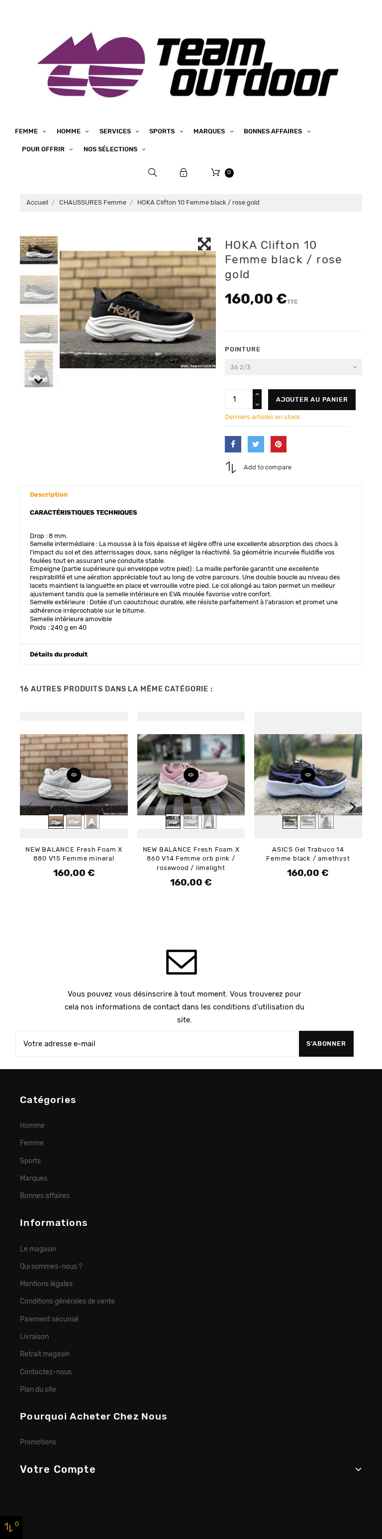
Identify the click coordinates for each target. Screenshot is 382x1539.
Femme (27, 131)
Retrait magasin (45, 1354)
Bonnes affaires (273, 131)
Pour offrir (44, 149)
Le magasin (38, 1249)
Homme (69, 131)
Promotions (38, 1442)
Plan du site (38, 1389)
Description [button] (49, 494)
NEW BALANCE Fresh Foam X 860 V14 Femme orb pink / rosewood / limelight (191, 859)
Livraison (34, 1336)
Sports (162, 131)
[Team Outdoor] (191, 63)
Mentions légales (46, 1284)
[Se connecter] (184, 172)
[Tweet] (256, 444)
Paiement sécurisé (49, 1319)
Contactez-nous (46, 1372)
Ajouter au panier (312, 399)
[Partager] (233, 444)
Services (115, 131)
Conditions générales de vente (67, 1301)
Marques (209, 131)
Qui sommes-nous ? (51, 1266)
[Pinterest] (279, 444)
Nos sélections (111, 149)
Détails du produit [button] (59, 654)
